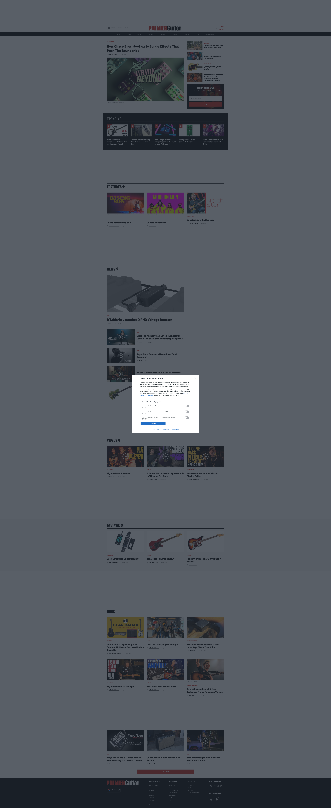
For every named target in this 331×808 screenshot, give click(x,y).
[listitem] (165, 402)
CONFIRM (153, 423)
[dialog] (165, 404)
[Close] (195, 378)
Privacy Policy (175, 429)
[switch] (187, 406)
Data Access (165, 429)
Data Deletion (155, 429)
